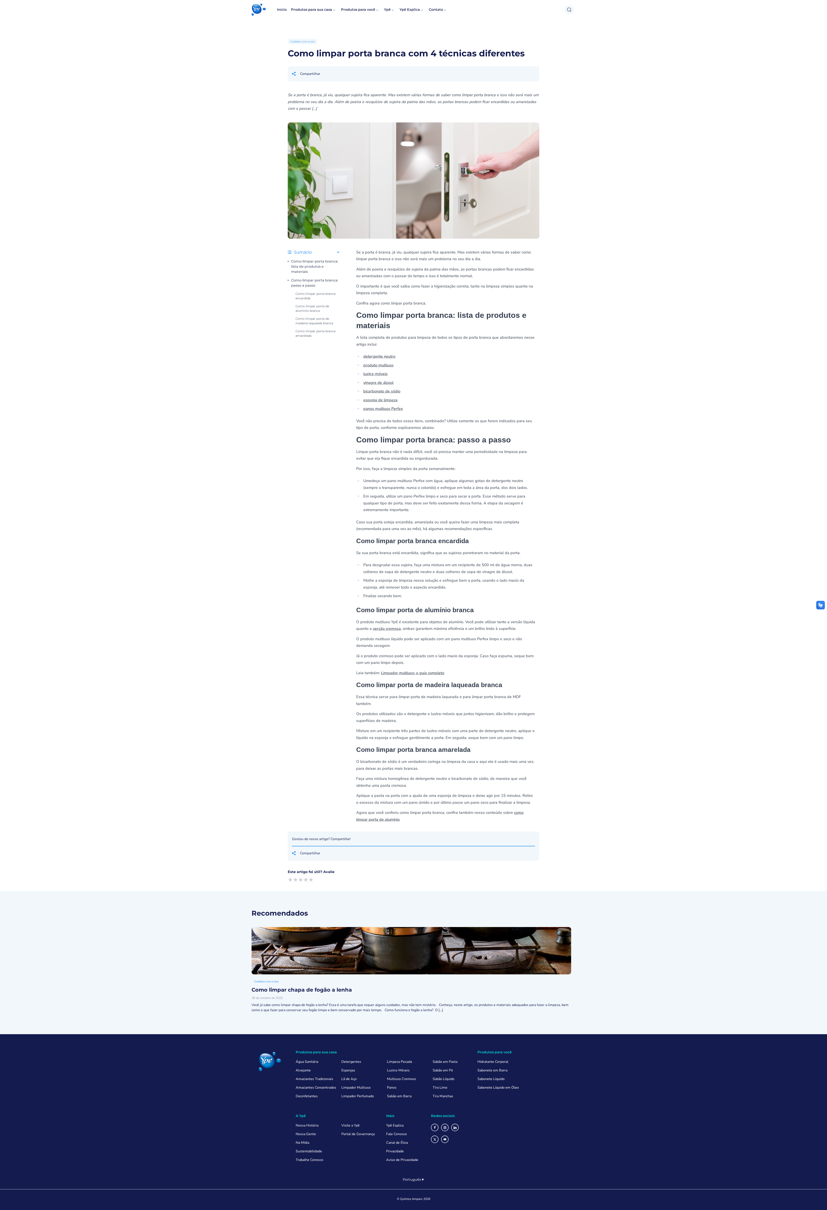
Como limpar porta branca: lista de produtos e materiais (314, 266)
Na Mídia (302, 1142)
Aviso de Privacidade (402, 1159)
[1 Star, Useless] (290, 879)
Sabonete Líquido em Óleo (498, 1087)
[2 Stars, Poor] (295, 879)
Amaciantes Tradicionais (314, 1079)
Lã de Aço (349, 1079)
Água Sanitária (307, 1061)
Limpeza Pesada (399, 1061)
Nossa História (307, 1125)
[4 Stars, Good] (305, 879)
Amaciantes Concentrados (316, 1087)
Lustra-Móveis (398, 1070)
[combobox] (413, 1179)
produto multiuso (378, 365)
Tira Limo (440, 1087)
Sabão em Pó (443, 1070)
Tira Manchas (443, 1096)
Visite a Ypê (350, 1125)
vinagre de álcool (378, 382)
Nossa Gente (306, 1134)
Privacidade (395, 1151)
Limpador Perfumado (357, 1096)
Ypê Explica (410, 10)
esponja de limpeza (380, 400)
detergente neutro (379, 356)
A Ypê (301, 1116)
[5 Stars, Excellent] (311, 879)
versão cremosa (387, 628)
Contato (436, 10)
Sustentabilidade (309, 1151)
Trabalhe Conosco (309, 1159)
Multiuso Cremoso (401, 1079)
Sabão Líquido (443, 1079)
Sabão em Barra (399, 1096)
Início (282, 10)
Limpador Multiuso (356, 1087)
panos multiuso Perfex (383, 408)
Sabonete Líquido (491, 1079)
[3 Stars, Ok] (300, 879)
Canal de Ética (397, 1142)
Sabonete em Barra (492, 1070)
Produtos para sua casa (311, 10)
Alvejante (303, 1070)
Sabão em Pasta (445, 1061)
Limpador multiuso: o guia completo (412, 672)
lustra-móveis (375, 373)
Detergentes (351, 1061)
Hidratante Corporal (492, 1061)
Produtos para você (358, 10)
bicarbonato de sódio (381, 391)
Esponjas (348, 1070)
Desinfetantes (307, 1096)
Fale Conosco (396, 1134)
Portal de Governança (358, 1134)
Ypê (387, 10)
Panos (391, 1087)
